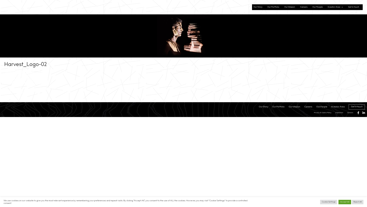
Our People (317, 7)
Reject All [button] (358, 202)
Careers (303, 7)
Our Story (257, 7)
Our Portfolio (273, 7)
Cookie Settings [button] (328, 202)
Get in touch (353, 7)
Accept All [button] (344, 202)
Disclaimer (339, 113)
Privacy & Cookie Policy (322, 113)
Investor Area (334, 7)
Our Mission (289, 7)
